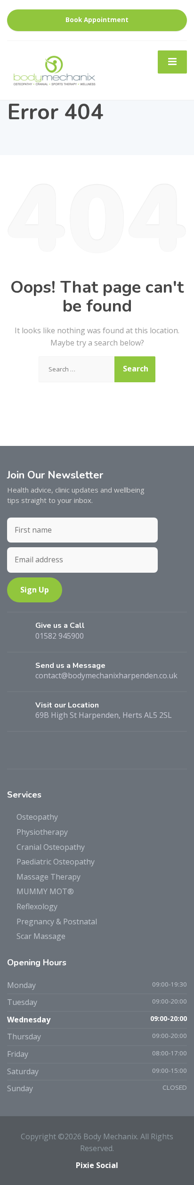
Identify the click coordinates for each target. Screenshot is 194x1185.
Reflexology (36, 906)
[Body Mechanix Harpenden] (54, 70)
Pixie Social (97, 1165)
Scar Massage (40, 936)
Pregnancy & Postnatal (56, 921)
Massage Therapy (48, 877)
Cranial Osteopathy (50, 847)
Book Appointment (97, 20)
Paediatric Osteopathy (55, 861)
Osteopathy (37, 817)
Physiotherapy (42, 832)
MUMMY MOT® (45, 891)
